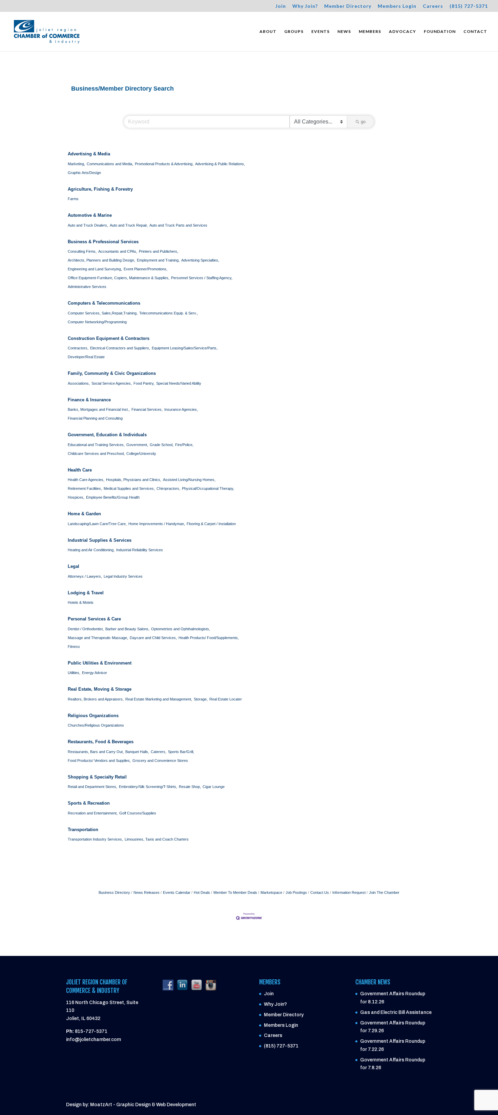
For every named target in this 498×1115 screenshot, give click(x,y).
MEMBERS (370, 31)
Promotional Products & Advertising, (164, 164)
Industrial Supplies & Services (99, 540)
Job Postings (296, 892)
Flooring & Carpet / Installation (211, 524)
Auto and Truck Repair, (129, 225)
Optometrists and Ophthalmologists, (180, 629)
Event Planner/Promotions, (145, 269)
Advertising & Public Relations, (220, 164)
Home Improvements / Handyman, (156, 524)
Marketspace (271, 892)
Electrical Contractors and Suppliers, (120, 348)
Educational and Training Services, (96, 445)
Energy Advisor (94, 673)
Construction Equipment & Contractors (108, 338)
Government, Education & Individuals (107, 434)
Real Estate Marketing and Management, (158, 699)
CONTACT (475, 31)
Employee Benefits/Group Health (113, 497)
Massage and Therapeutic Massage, (98, 638)
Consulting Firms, (82, 251)
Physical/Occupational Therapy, (208, 488)
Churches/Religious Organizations (96, 725)
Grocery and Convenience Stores (160, 760)
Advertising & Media (89, 153)
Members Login (397, 6)
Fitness (74, 647)
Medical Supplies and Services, (129, 488)
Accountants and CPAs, (117, 251)
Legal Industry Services (123, 576)
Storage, (201, 699)
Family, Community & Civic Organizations (112, 373)
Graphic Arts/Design (84, 173)
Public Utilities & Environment (99, 663)
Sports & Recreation (89, 803)
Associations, (79, 383)
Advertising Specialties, (200, 260)
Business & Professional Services (103, 241)
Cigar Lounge (214, 787)
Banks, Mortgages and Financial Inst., (99, 409)
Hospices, (76, 497)
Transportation (83, 829)
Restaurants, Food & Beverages (100, 741)
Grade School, (161, 445)
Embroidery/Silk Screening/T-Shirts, (148, 787)
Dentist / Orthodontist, (86, 629)
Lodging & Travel (86, 592)
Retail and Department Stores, (92, 787)
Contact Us (319, 892)
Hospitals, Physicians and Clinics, (133, 480)
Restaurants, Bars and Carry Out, (96, 752)
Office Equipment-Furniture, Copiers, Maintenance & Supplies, (118, 278)
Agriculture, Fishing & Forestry (100, 189)
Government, (137, 445)
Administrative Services (87, 287)
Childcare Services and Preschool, (96, 453)
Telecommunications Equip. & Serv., (168, 313)
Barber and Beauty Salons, (127, 629)
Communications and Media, (110, 164)
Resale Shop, (190, 787)
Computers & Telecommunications (104, 303)
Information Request (349, 892)
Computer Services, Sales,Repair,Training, (103, 313)
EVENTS (320, 31)
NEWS (344, 31)
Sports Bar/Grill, (181, 752)
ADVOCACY (402, 31)
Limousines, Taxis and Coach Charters (157, 839)
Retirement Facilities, (85, 488)
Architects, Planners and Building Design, (101, 260)
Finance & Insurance (89, 399)
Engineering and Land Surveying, (95, 269)
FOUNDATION (440, 31)
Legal (73, 566)
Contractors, (78, 348)
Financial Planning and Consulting (95, 418)
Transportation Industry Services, (95, 839)
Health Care (80, 470)
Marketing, (76, 164)
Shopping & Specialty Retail (97, 777)
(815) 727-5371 (469, 6)
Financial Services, (147, 409)
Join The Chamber (384, 892)
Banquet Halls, (137, 752)
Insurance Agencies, (181, 409)
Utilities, (74, 673)
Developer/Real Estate (86, 357)
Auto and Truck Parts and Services (178, 225)
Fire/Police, (184, 445)
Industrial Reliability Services (139, 550)
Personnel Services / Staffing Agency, (201, 278)
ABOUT (268, 31)
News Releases (146, 892)
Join (280, 6)
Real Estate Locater (225, 699)
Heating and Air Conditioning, (91, 550)
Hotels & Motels (81, 602)
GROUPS (294, 31)
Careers (433, 6)
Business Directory (114, 892)
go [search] (363, 121)
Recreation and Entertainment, (93, 813)
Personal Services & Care (94, 618)
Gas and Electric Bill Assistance (396, 1012)
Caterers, (158, 752)
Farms (73, 199)
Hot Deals (202, 892)
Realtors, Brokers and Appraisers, (96, 699)
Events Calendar (176, 892)
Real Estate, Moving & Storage (99, 689)
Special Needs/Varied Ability (178, 383)
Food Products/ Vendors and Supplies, (99, 760)
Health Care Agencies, (86, 480)
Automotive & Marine (90, 215)
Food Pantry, (143, 383)
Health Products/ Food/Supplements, (209, 638)
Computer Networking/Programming (97, 322)
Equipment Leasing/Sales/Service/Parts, (184, 348)
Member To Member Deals (235, 892)
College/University (141, 453)
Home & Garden (84, 513)
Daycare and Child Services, (153, 638)
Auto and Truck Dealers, (88, 225)
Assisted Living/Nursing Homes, (189, 480)
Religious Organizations (93, 715)
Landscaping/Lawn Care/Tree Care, (97, 524)
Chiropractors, (168, 488)
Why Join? (305, 6)
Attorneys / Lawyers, (85, 576)
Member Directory (347, 6)
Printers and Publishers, (158, 251)
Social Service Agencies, (111, 383)
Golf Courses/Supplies (137, 813)
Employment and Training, (158, 260)
